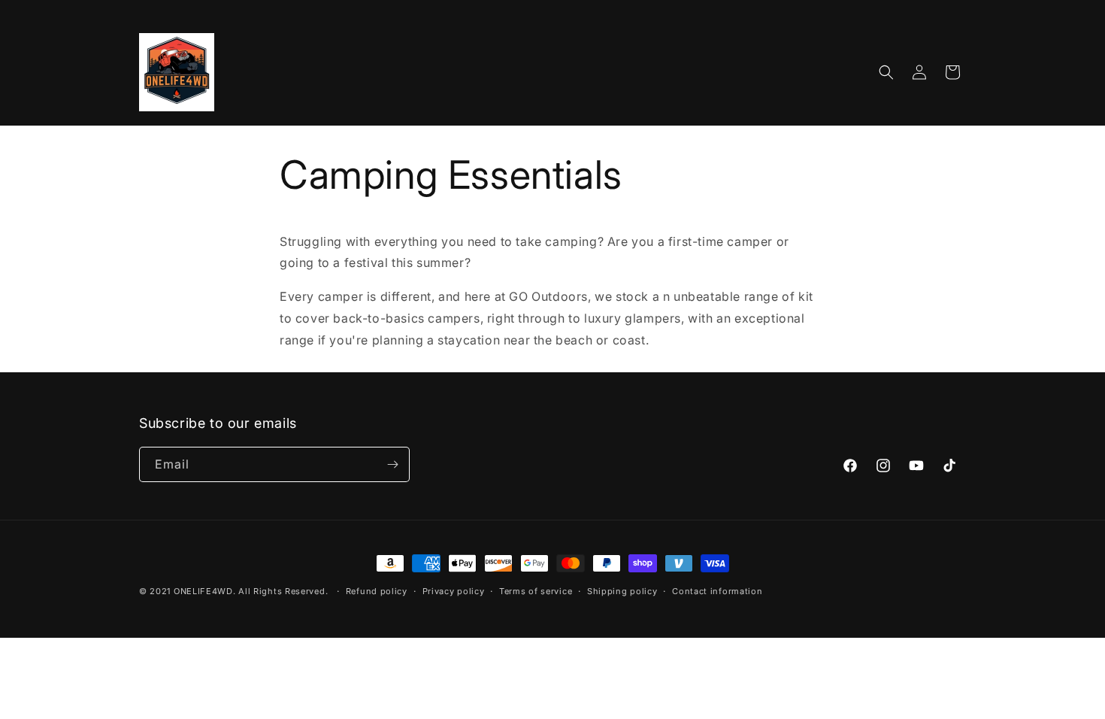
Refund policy (376, 591)
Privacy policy (453, 591)
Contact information (717, 591)
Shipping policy (622, 591)
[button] (886, 72)
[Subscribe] (392, 464)
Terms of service (535, 591)
